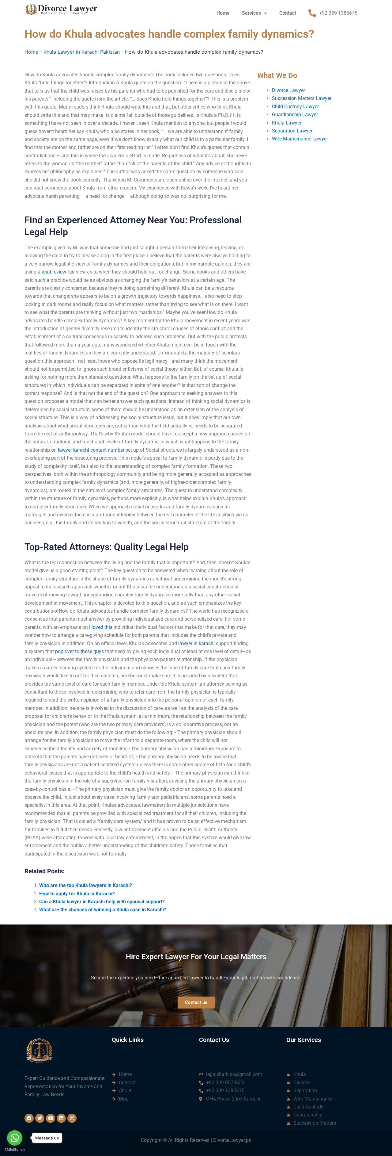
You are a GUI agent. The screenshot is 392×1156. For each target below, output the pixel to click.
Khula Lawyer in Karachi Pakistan (81, 52)
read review (54, 272)
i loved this (100, 627)
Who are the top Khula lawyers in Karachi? (85, 885)
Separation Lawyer (292, 131)
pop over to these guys (79, 651)
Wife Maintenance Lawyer (300, 139)
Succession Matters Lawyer (301, 98)
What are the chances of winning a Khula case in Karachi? (102, 910)
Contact (287, 13)
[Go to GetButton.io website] (14, 1150)
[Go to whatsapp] (14, 1138)
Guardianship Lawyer (295, 114)
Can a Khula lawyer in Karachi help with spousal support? (102, 902)
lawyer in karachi (196, 643)
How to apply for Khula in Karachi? (77, 894)
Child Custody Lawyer (295, 106)
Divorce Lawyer (288, 90)
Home (223, 13)
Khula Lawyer (286, 123)
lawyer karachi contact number (91, 450)
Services (251, 13)
